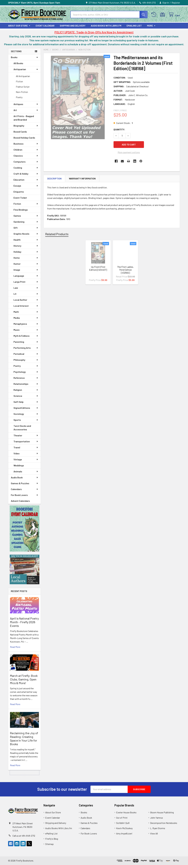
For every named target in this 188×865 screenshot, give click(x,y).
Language (19, 275)
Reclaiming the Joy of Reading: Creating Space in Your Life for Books (24, 738)
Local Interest (21, 305)
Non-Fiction (22, 92)
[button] (24, 528)
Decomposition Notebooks (163, 823)
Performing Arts (22, 347)
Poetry (19, 97)
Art (15, 110)
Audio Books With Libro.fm (106, 25)
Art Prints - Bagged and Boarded (24, 118)
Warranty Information (82, 178)
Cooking (18, 167)
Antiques (18, 104)
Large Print (19, 281)
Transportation (22, 441)
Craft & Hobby (21, 173)
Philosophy (19, 359)
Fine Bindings (21, 209)
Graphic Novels (21, 233)
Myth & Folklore (22, 335)
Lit (15, 293)
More (150, 25)
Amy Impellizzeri (124, 833)
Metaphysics (20, 323)
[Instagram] (17, 843)
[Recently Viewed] (154, 14)
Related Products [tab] (56, 234)
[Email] (122, 161)
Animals (18, 471)
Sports (17, 419)
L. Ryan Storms (157, 828)
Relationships (21, 383)
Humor (17, 263)
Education (19, 179)
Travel (17, 447)
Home (17, 257)
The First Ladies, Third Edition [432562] (125, 269)
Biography (19, 125)
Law (16, 287)
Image (17, 269)
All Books (18, 63)
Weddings (19, 465)
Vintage (18, 459)
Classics (18, 155)
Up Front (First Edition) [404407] (98, 268)
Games (17, 215)
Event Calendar (45, 25)
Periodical (19, 353)
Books (14, 57)
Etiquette (19, 191)
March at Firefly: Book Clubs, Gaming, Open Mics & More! (24, 679)
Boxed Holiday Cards (24, 137)
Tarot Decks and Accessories (22, 427)
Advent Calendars (20, 500)
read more (15, 646)
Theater (18, 435)
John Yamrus (156, 817)
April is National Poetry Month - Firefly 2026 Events (24, 622)
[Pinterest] (140, 161)
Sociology (19, 413)
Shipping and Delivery (72, 25)
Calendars (16, 489)
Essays (17, 185)
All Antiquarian (23, 76)
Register (176, 2)
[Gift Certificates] (163, 14)
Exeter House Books (126, 812)
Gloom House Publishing (162, 812)
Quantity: (119, 129)
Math (16, 311)
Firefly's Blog (51, 838)
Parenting (19, 341)
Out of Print (121, 817)
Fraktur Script (23, 86)
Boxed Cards (20, 131)
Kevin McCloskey (124, 828)
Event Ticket (20, 197)
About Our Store (18, 25)
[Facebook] (116, 161)
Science (18, 395)
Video (17, 453)
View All (154, 833)
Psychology (20, 371)
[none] (77, 97)
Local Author (20, 299)
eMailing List (134, 25)
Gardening (19, 221)
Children (18, 149)
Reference (19, 377)
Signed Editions (22, 407)
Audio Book (17, 477)
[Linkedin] (134, 161)
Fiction (19, 81)
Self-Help (19, 401)
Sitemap (49, 844)
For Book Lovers (19, 495)
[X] (29, 843)
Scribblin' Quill (122, 823)
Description (54, 178)
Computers (20, 161)
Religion (18, 389)
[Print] (128, 161)
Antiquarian (20, 69)
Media (17, 317)
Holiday (17, 251)
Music (17, 329)
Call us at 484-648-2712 (23, 835)
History (17, 245)
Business (19, 143)
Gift (16, 227)
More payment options (129, 152)
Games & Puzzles (20, 483)
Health (17, 239)
